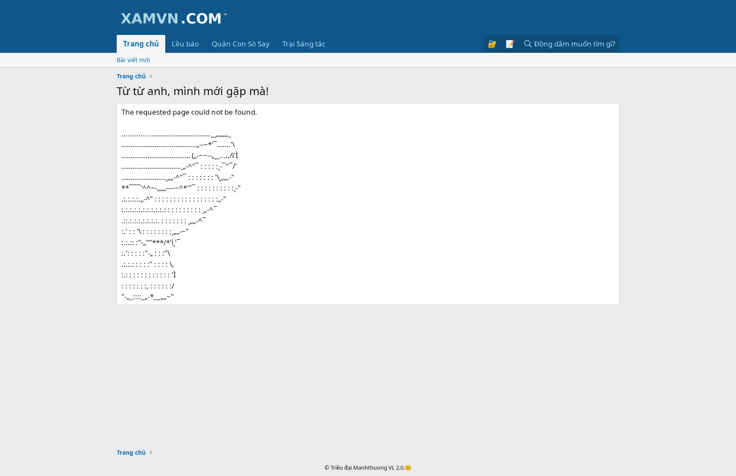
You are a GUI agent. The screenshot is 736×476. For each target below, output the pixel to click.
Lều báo (185, 44)
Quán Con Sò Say (241, 44)
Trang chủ (141, 44)
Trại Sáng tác (303, 44)
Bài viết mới (133, 60)
